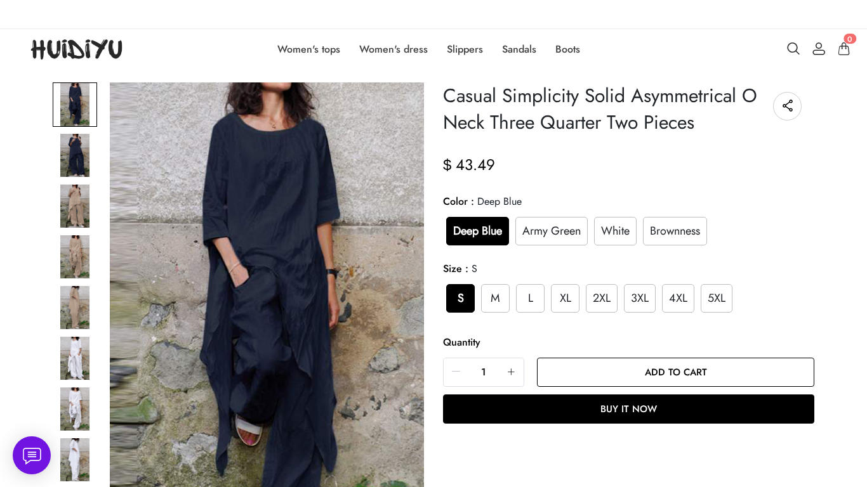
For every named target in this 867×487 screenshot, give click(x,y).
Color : (482, 201)
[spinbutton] (483, 372)
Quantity (461, 342)
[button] (456, 372)
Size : (460, 268)
